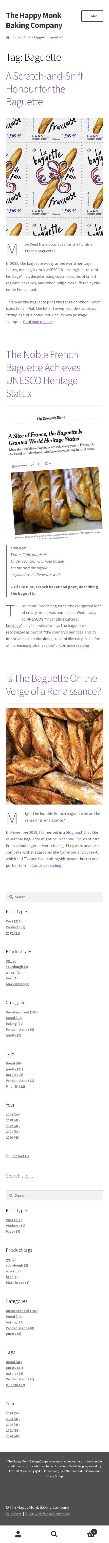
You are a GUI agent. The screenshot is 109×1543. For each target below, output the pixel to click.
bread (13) (14, 1017)
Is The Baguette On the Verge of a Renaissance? (53, 684)
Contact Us (20, 1156)
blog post (74, 832)
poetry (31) (14, 1069)
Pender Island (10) (20, 1029)
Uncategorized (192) (22, 1012)
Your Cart (14, 1513)
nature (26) (14, 1074)
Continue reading (38, 321)
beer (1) (12, 978)
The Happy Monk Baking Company (34, 20)
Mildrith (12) (15, 1086)
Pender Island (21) (20, 1080)
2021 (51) (13, 1131)
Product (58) (15, 927)
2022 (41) (13, 1126)
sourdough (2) (17, 966)
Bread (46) (14, 1063)
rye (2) (11, 961)
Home (16, 37)
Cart (84, 1530)
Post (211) (14, 921)
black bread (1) (17, 984)
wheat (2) (13, 972)
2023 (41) (13, 1120)
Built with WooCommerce (47, 1513)
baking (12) (15, 1023)
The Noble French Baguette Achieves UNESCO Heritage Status (43, 374)
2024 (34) (13, 1114)
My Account (18, 1534)
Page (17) (13, 933)
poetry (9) (13, 1035)
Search (54, 1534)
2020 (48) (13, 1137)
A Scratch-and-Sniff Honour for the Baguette (44, 88)
